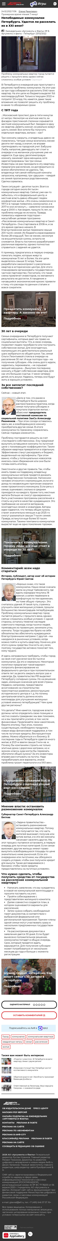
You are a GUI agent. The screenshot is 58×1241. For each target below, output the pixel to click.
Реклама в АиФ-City (14, 1134)
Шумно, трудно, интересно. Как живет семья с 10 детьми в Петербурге (28, 976)
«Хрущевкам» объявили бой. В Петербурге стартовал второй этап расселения (27, 784)
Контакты (8, 1122)
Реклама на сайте (13, 1126)
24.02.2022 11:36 (8, 11)
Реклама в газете (27, 1122)
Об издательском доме (16, 1108)
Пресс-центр (40, 1108)
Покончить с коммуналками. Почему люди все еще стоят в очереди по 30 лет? (27, 546)
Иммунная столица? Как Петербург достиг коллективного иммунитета (32, 1069)
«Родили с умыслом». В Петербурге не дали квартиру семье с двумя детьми (33, 1060)
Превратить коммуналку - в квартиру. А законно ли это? (25, 310)
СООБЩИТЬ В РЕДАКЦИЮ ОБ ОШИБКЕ (23, 1146)
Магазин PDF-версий (14, 1112)
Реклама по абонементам (18, 1130)
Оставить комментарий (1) (29, 1015)
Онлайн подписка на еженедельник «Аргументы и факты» (24, 1117)
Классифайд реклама (15, 1138)
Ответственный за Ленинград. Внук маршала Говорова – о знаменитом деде (33, 1087)
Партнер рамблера (26, 1227)
